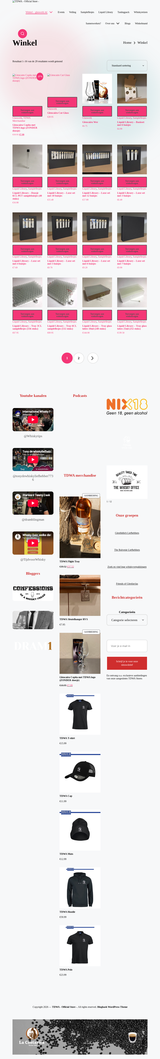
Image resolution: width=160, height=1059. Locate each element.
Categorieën (127, 612)
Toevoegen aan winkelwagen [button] (27, 111)
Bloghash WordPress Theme (112, 1007)
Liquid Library (124, 118)
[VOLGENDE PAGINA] (92, 358)
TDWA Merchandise (21, 119)
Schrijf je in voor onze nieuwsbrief (127, 663)
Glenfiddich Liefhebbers (127, 533)
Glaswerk (17, 118)
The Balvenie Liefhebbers (127, 550)
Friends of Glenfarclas (127, 583)
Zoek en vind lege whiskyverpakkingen (127, 566)
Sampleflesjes (139, 118)
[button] (92, 358)
